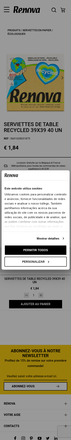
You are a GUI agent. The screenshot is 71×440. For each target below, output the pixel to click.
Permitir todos (35, 250)
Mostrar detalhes (48, 238)
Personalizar (33, 261)
